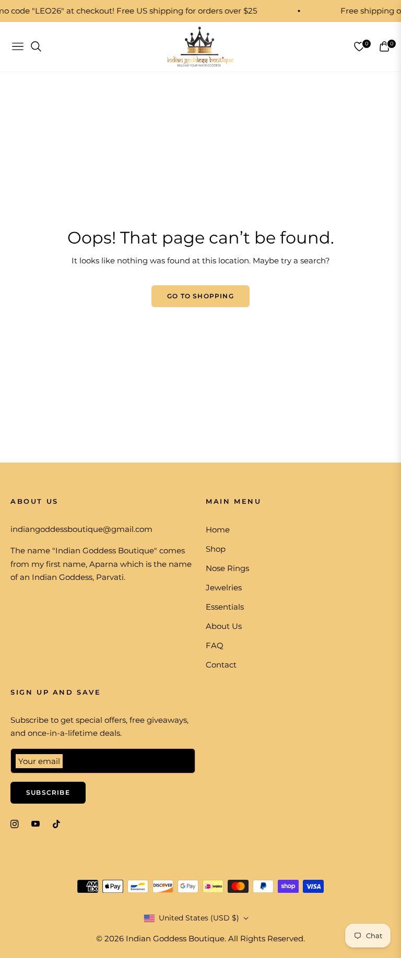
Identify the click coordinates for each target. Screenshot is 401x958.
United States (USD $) (199, 918)
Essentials (225, 607)
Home (218, 530)
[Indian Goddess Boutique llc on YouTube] (35, 823)
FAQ (214, 645)
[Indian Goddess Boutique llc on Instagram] (14, 823)
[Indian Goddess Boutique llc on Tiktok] (59, 823)
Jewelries (224, 587)
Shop (216, 549)
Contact (221, 665)
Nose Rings (227, 568)
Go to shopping (200, 296)
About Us (224, 626)
